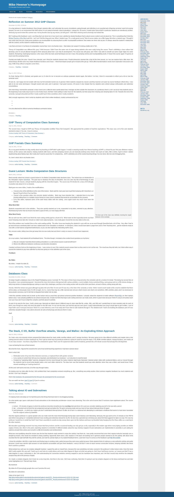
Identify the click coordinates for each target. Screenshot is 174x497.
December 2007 (145, 81)
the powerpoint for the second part (54, 377)
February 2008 (144, 78)
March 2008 (143, 76)
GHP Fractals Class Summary (25, 143)
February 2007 (144, 92)
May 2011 (143, 47)
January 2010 (144, 66)
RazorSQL (118, 295)
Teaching (29, 11)
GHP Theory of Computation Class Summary (34, 122)
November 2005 (145, 104)
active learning (19, 136)
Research (39, 11)
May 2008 (143, 73)
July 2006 (143, 101)
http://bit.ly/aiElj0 (115, 438)
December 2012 (145, 35)
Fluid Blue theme (94, 495)
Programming (50, 11)
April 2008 (143, 75)
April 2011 (143, 49)
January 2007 (144, 93)
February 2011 (144, 52)
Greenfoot (27, 180)
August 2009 (144, 69)
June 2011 (143, 45)
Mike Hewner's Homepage (27, 4)
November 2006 (145, 95)
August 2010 (144, 58)
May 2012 (143, 39)
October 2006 (144, 96)
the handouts (17, 377)
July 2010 (143, 59)
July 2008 (143, 72)
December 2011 (144, 41)
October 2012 (144, 38)
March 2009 (143, 70)
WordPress (84, 495)
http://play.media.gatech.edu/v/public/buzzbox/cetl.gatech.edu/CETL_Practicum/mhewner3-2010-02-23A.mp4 (44, 477)
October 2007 (144, 84)
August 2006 (144, 100)
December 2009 (145, 67)
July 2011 (143, 44)
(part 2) (31, 380)
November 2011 (144, 42)
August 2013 (144, 31)
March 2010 (143, 62)
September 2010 (145, 56)
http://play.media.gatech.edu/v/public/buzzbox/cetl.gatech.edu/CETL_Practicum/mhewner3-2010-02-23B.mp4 (44, 479)
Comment (25, 67)
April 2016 (143, 24)
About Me (12, 11)
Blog (21, 11)
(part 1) (27, 380)
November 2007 (145, 83)
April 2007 (143, 90)
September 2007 (145, 86)
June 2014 (143, 30)
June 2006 (143, 103)
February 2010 (144, 64)
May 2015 (143, 27)
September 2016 (145, 21)
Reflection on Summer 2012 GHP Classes (32, 22)
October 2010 (144, 55)
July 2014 (143, 28)
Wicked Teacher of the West (18, 38)
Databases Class (18, 273)
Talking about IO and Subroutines (28, 390)
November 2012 (145, 36)
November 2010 (145, 53)
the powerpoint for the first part (32, 377)
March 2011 (143, 50)
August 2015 (144, 25)
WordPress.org (144, 110)
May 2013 (143, 33)
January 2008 (144, 79)
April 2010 (143, 61)
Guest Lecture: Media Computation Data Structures (38, 171)
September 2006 (145, 98)
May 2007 (143, 89)
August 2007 (144, 87)
